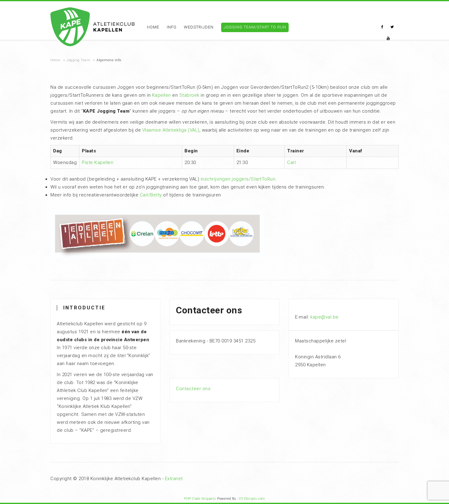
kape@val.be (324, 317)
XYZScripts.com (252, 499)
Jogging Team (78, 60)
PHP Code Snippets (200, 499)
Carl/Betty (151, 195)
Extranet (174, 478)
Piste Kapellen (97, 162)
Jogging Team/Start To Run (255, 27)
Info (172, 27)
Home (153, 27)
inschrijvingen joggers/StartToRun (238, 179)
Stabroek (189, 95)
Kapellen (161, 95)
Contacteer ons (193, 388)
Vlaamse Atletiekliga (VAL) (170, 130)
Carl (291, 162)
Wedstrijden (199, 27)
